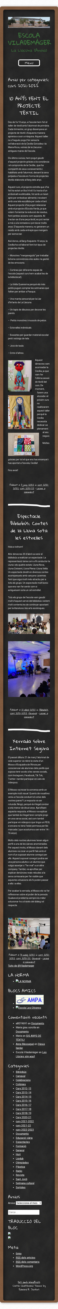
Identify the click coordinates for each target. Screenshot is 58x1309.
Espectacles (23, 1142)
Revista (20, 1175)
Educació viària (24, 1138)
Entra (18, 1253)
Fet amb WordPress (29, 1282)
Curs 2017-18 (23, 1109)
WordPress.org (24, 1266)
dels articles (25, 1257)
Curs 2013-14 (23, 1092)
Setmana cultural (25, 1183)
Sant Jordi (21, 1179)
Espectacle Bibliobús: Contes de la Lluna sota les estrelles (29, 527)
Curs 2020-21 (23, 1117)
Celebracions (23, 1080)
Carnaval (20, 1076)
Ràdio (19, 1171)
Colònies (21, 1084)
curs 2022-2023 (25, 1129)
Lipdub (20, 1158)
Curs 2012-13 (23, 1088)
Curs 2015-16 (23, 1100)
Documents (37, 1023)
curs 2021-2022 (18, 713)
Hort (18, 1154)
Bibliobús (43, 709)
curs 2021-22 (27, 488)
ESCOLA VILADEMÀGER (29, 38)
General (32, 713)
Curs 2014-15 (23, 1096)
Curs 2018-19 (23, 1113)
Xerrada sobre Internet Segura (29, 745)
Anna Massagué (25, 1044)
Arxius (11, 1203)
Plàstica (20, 1166)
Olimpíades (22, 1162)
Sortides (20, 1187)
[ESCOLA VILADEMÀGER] (29, 22)
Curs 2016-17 (23, 1104)
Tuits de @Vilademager (21, 965)
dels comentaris (27, 1261)
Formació (21, 1146)
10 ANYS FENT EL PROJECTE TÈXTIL (29, 105)
